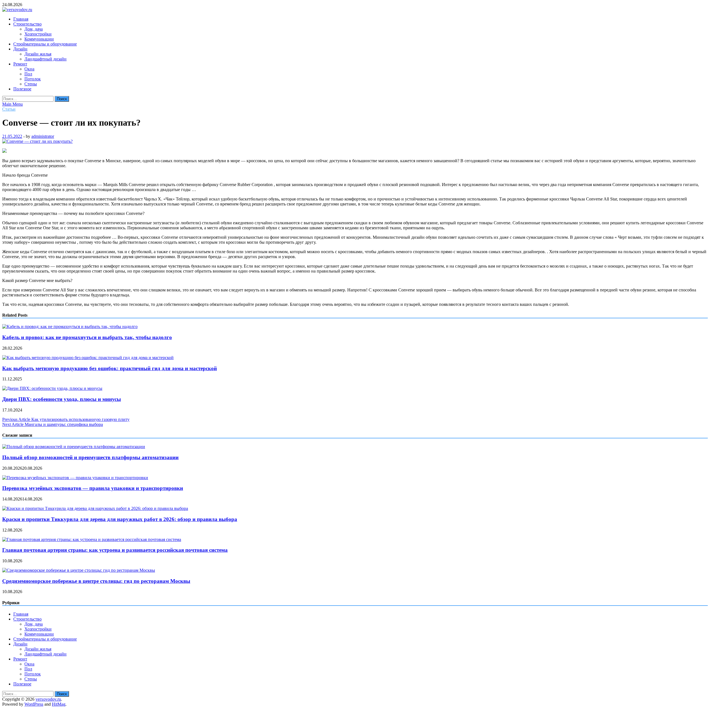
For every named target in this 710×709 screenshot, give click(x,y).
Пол (28, 74)
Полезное (22, 89)
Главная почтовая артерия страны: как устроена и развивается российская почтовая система (115, 550)
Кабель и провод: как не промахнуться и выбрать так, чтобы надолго (87, 337)
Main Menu (12, 104)
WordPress (33, 704)
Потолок (32, 79)
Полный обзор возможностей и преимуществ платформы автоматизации (90, 457)
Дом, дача (33, 29)
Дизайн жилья (37, 54)
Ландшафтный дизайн (45, 59)
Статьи (9, 109)
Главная (20, 19)
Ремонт (20, 64)
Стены (30, 84)
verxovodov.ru (48, 699)
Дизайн (20, 49)
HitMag (58, 704)
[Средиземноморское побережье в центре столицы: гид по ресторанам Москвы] (78, 570)
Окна (29, 69)
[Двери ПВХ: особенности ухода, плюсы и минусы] (52, 388)
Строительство (27, 24)
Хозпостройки (38, 34)
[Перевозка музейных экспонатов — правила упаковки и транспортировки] (75, 477)
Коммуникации (39, 39)
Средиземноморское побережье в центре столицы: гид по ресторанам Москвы (96, 581)
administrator (42, 136)
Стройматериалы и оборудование (45, 44)
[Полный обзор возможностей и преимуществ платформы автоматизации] (73, 446)
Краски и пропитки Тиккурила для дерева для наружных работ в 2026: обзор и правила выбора (119, 519)
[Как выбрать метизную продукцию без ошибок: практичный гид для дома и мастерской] (88, 357)
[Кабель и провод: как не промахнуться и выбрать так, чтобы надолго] (70, 326)
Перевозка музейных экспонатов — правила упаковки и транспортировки (92, 488)
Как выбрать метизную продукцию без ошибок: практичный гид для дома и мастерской (109, 368)
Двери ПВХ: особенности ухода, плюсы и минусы (61, 399)
